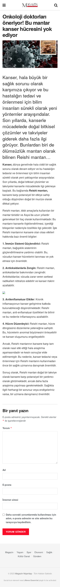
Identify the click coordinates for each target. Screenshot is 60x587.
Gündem (37, 556)
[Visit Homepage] (30, 5)
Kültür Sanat (24, 556)
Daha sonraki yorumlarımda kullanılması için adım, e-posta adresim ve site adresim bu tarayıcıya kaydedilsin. (31, 518)
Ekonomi (38, 552)
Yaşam (20, 552)
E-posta (6, 484)
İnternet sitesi (10, 499)
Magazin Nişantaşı (23, 573)
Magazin (9, 552)
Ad (4, 470)
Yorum (7, 428)
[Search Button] (56, 5)
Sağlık (49, 552)
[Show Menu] (4, 5)
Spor (29, 552)
